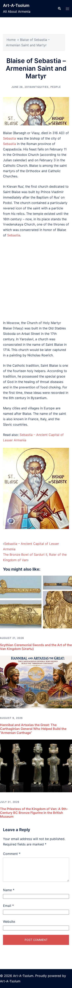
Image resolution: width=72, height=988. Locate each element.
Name (8, 890)
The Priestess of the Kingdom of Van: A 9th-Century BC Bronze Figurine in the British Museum (34, 812)
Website (9, 922)
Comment (11, 854)
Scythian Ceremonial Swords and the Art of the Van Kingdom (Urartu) (36, 647)
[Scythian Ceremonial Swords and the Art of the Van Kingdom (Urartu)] (36, 602)
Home (11, 40)
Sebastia (9, 138)
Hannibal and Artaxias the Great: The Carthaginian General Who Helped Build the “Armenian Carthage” (33, 729)
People (55, 86)
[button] (59, 8)
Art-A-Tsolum (16, 5)
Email (8, 906)
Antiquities (40, 86)
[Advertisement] (36, 279)
